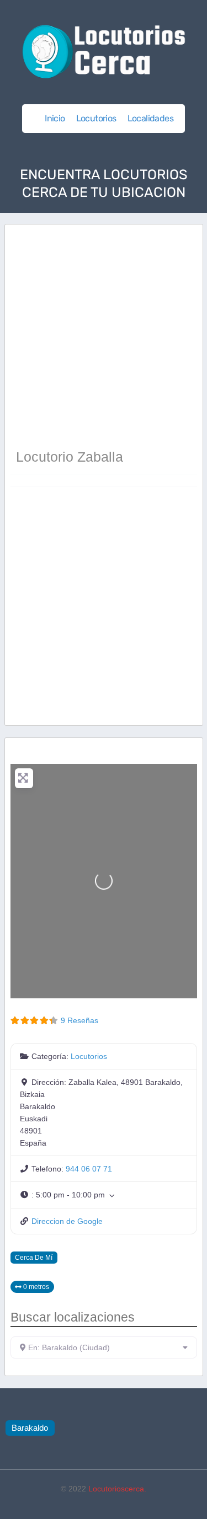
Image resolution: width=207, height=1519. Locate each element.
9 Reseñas (79, 1020)
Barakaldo (30, 1427)
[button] (104, 1195)
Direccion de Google (67, 1221)
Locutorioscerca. (117, 1488)
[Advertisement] (103, 337)
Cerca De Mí (33, 1257)
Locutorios (96, 118)
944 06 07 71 (89, 1168)
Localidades (150, 118)
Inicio (55, 118)
